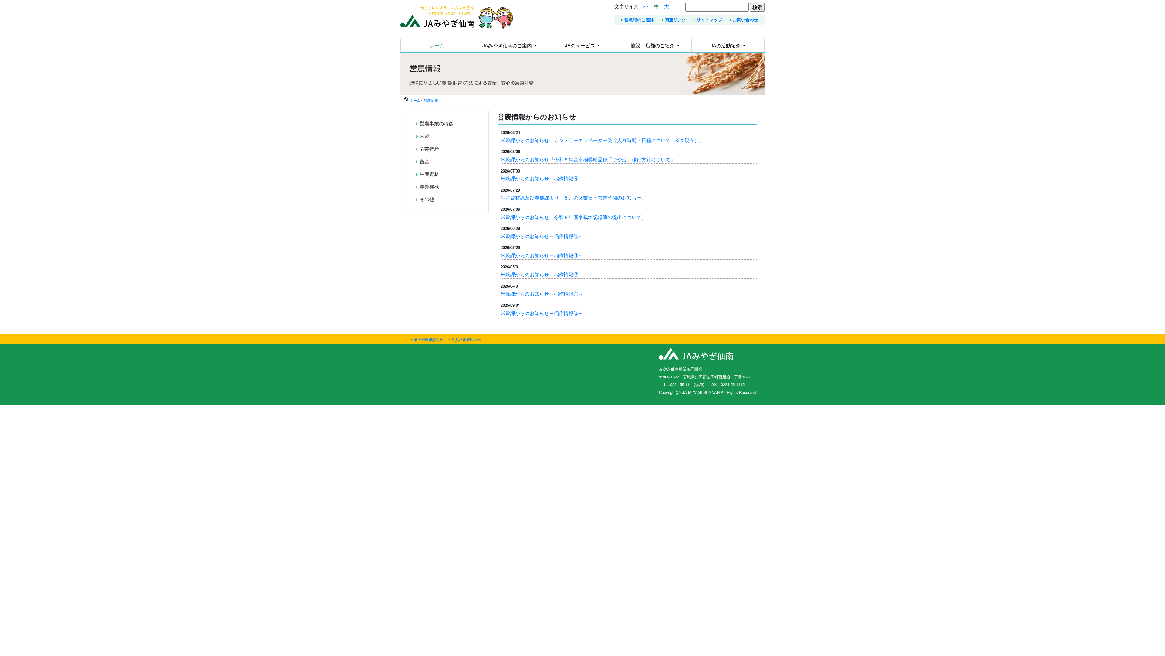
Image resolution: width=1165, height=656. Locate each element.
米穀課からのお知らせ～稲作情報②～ (542, 274)
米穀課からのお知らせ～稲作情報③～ (542, 255)
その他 (427, 199)
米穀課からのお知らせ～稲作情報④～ (542, 236)
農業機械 (429, 186)
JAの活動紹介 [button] (726, 45)
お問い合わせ (745, 19)
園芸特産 (429, 148)
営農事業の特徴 (437, 123)
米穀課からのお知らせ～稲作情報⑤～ (542, 178)
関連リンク (675, 19)
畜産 (424, 161)
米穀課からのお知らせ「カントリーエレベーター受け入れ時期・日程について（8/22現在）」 (602, 140)
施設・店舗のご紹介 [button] (653, 45)
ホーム (437, 45)
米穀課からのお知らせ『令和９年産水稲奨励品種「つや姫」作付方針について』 (588, 159)
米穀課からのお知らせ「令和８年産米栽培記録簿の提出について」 (573, 217)
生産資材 (429, 173)
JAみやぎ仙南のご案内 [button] (507, 45)
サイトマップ (709, 19)
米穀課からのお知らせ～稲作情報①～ (542, 293)
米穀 (424, 136)
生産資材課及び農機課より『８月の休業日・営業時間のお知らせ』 (573, 197)
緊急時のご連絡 (639, 19)
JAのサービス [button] (580, 45)
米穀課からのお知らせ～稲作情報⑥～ (542, 312)
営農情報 (431, 100)
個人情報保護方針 (428, 339)
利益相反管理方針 (466, 339)
